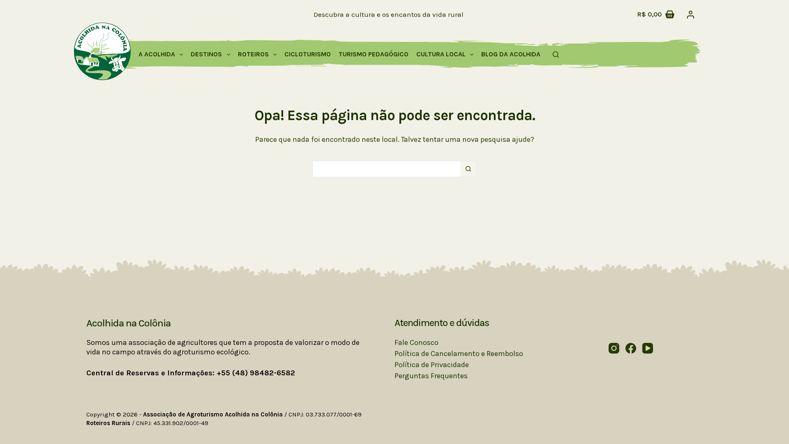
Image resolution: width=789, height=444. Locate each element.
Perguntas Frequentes (431, 375)
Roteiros (253, 54)
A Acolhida (156, 54)
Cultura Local (441, 54)
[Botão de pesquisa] (468, 169)
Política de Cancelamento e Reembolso (458, 353)
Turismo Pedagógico (373, 54)
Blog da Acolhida (510, 54)
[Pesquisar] (556, 54)
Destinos (206, 54)
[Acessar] (690, 14)
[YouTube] (647, 348)
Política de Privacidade (431, 364)
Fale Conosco (416, 342)
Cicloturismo (307, 54)
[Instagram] (614, 348)
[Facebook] (630, 348)
